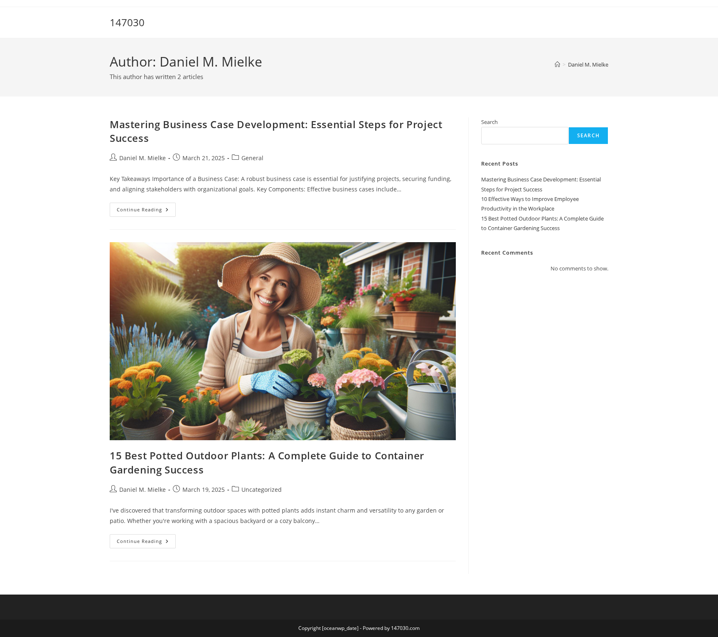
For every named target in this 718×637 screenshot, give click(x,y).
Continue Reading (146, 211)
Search (489, 122)
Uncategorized (261, 489)
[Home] (557, 64)
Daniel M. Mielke (588, 64)
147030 (127, 22)
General (252, 158)
